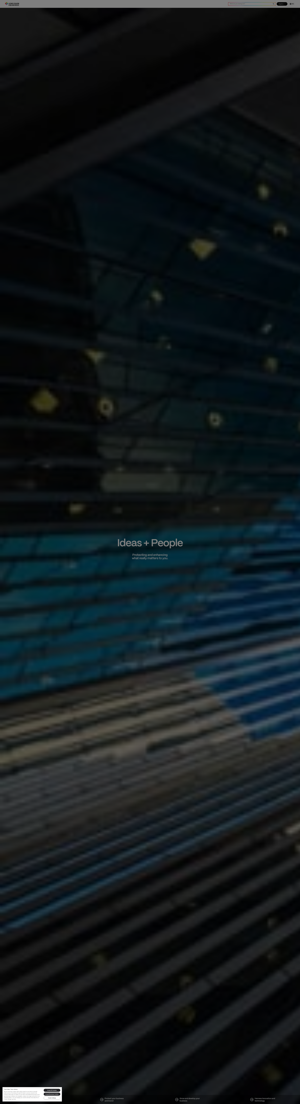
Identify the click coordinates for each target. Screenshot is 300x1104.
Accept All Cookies (52, 1090)
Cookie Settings (52, 1098)
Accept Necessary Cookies (51, 1094)
